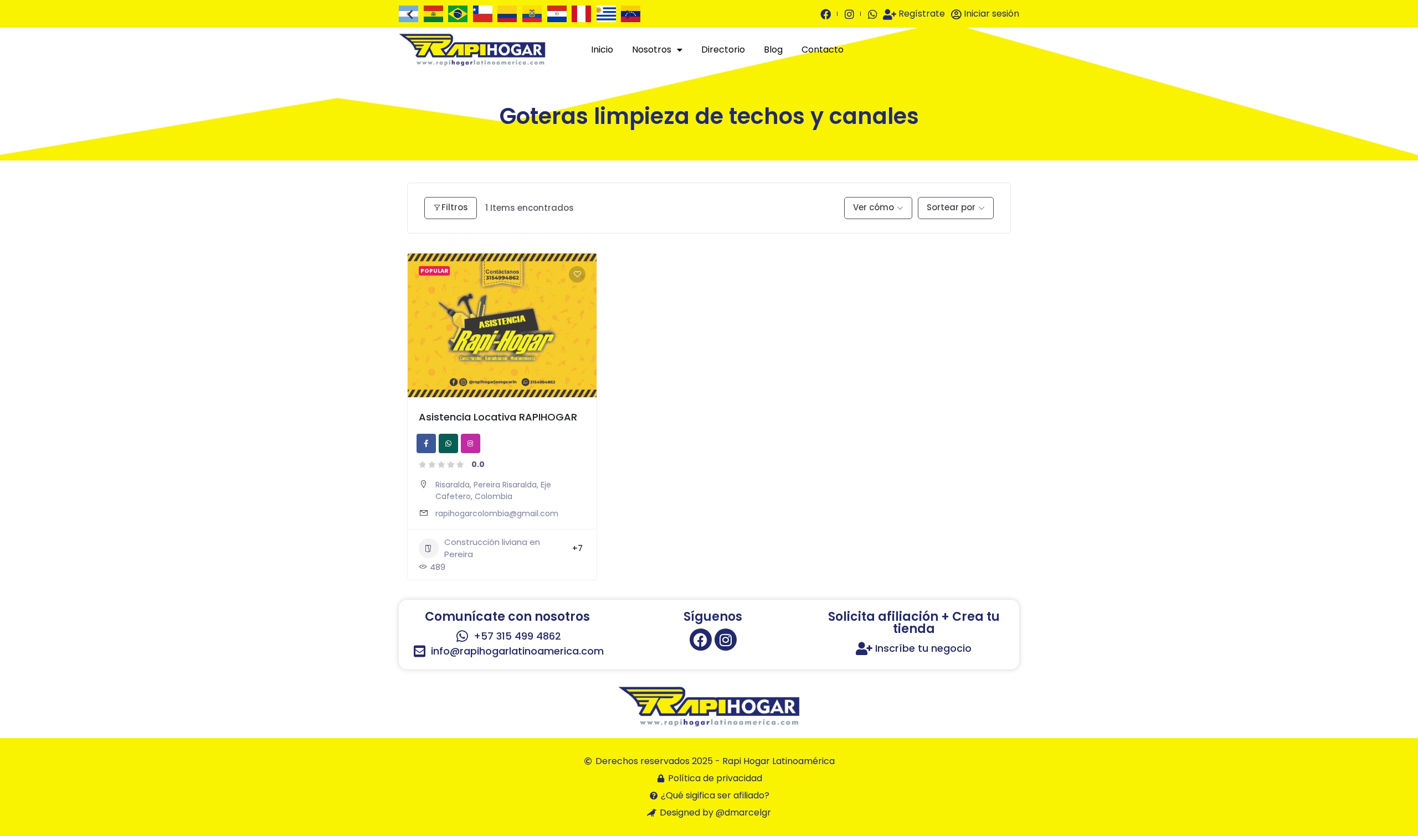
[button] (410, 14)
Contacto (823, 49)
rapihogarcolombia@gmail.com (496, 513)
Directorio (723, 49)
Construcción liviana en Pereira (492, 548)
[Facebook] (701, 640)
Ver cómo (873, 207)
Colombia (493, 496)
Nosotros (651, 49)
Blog (773, 49)
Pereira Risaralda (505, 484)
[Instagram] (726, 640)
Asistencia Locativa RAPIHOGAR (498, 417)
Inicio (602, 49)
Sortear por (951, 207)
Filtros (454, 207)
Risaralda (452, 484)
